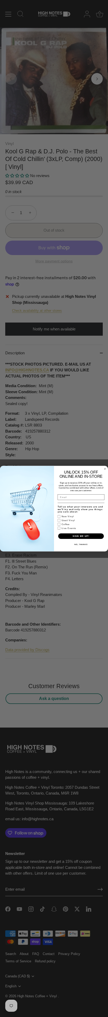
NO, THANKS (81, 544)
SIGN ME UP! (81, 536)
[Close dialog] (105, 468)
